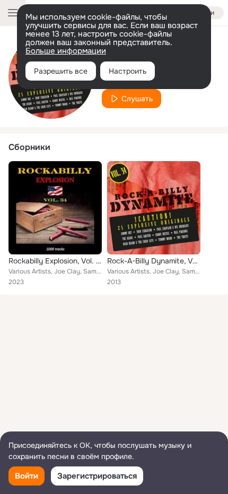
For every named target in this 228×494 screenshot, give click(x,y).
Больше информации (65, 51)
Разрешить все (60, 71)
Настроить (127, 71)
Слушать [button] (137, 98)
